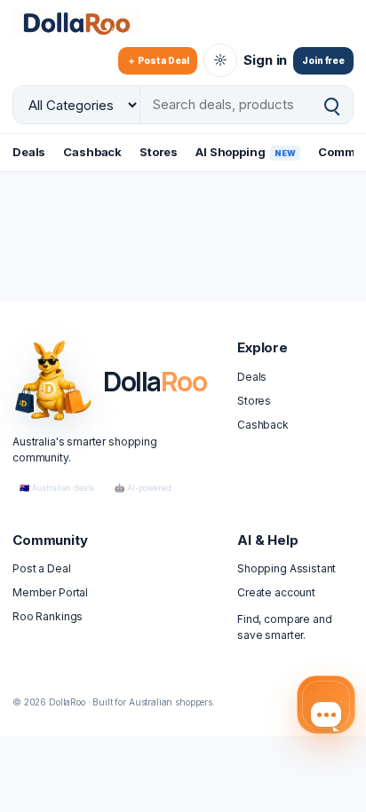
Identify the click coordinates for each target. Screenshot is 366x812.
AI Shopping (245, 152)
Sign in (265, 59)
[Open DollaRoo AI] (326, 704)
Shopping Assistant (286, 568)
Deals (28, 152)
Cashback (92, 152)
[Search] (331, 105)
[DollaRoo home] (87, 22)
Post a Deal (41, 568)
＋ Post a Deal (157, 60)
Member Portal (50, 592)
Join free (323, 60)
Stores (158, 152)
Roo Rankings (47, 616)
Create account (276, 592)
